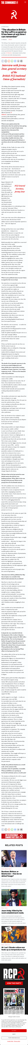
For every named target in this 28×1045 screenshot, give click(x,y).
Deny (14, 1034)
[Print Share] (21, 61)
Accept (14, 1030)
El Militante (9, 53)
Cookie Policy (10, 1041)
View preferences (14, 1037)
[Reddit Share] (9, 61)
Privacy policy (17, 1041)
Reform (9, 868)
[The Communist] (10, 3)
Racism (6, 908)
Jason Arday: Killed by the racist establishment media (12, 912)
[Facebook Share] (2, 61)
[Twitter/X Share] (6, 61)
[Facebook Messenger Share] (15, 61)
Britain (10, 39)
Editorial (6, 868)
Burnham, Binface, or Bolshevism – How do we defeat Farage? (11, 873)
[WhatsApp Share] (12, 61)
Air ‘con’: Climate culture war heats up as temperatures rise (13, 948)
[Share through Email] (18, 61)
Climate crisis (7, 944)
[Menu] (25, 2)
